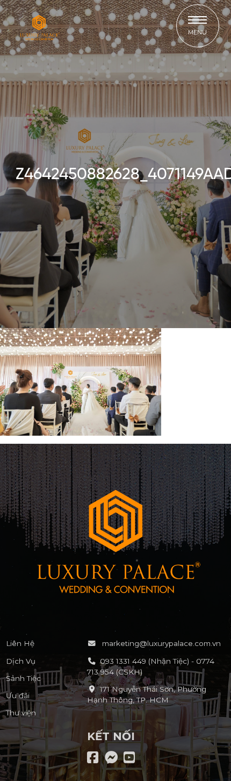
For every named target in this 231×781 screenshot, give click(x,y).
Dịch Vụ (20, 661)
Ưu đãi (18, 695)
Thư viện (21, 712)
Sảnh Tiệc (23, 678)
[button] (197, 25)
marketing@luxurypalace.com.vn (160, 643)
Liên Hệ (20, 643)
